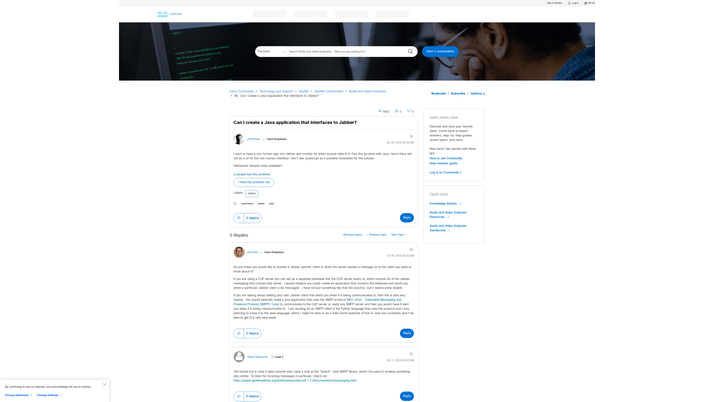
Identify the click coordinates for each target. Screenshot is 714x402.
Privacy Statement (17, 395)
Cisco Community (242, 91)
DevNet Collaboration (328, 91)
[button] (238, 218)
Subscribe (458, 93)
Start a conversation (440, 51)
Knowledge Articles (444, 204)
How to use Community (446, 158)
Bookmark (438, 93)
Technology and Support (276, 91)
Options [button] (476, 93)
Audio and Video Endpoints (367, 91)
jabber (261, 204)
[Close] (104, 384)
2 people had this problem (252, 174)
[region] (54, 391)
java (271, 204)
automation (247, 204)
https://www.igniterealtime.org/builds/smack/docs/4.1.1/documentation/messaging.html (295, 380)
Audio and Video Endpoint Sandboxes (448, 228)
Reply (407, 217)
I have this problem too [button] (254, 182)
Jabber (251, 193)
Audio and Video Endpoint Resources (448, 214)
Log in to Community (445, 172)
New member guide (443, 163)
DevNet (304, 91)
